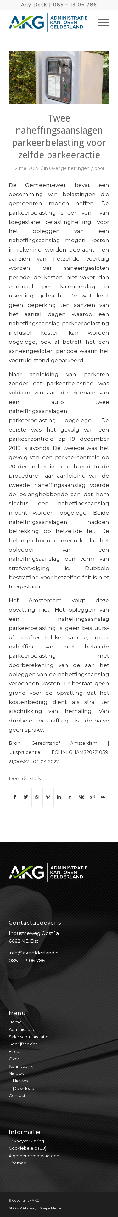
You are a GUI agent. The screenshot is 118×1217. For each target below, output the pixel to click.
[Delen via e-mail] (103, 797)
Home (15, 1021)
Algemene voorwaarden (34, 1155)
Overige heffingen (69, 168)
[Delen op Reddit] (92, 797)
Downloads (24, 1088)
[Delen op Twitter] (25, 797)
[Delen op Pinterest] (48, 797)
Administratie (22, 1029)
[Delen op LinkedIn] (59, 797)
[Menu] (100, 22)
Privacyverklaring (26, 1140)
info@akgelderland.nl (34, 953)
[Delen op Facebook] (14, 797)
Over (14, 1058)
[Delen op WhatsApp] (37, 797)
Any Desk (34, 5)
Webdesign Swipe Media (40, 1208)
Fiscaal (16, 1051)
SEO (12, 1208)
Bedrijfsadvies (23, 1043)
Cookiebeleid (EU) (27, 1148)
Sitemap (17, 1162)
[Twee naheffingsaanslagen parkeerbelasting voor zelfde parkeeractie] (59, 77)
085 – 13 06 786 (75, 5)
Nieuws (16, 1073)
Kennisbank (21, 1066)
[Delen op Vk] (81, 797)
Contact (17, 1095)
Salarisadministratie (28, 1036)
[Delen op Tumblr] (70, 797)
